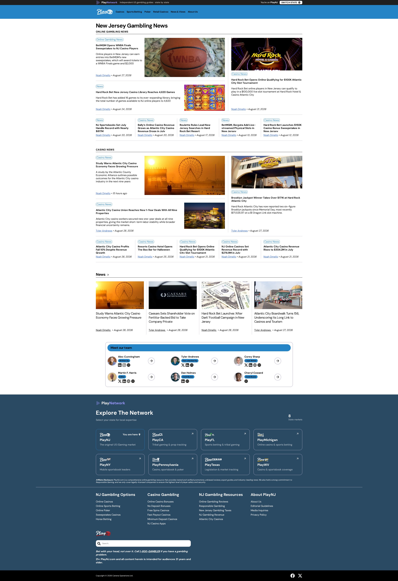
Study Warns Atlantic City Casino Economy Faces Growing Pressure (117, 165)
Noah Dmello (103, 75)
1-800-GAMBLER (149, 551)
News (100, 86)
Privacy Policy (259, 514)
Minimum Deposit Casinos (162, 519)
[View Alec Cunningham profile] (151, 361)
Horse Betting (104, 519)
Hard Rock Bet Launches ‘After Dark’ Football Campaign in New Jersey (223, 317)
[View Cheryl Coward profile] (277, 377)
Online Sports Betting (108, 506)
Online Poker (103, 510)
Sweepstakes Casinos (108, 514)
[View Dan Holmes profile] (214, 377)
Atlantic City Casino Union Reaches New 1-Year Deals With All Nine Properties (136, 212)
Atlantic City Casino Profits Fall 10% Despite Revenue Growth (112, 249)
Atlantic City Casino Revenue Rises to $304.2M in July (281, 248)
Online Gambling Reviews (213, 501)
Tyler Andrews (104, 230)
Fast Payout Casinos (158, 514)
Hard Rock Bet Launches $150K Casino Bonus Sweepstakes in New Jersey (283, 127)
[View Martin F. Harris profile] (151, 377)
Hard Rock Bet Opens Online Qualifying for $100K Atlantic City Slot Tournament (266, 81)
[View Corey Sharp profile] (277, 361)
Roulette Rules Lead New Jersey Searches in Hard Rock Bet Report (195, 127)
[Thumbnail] (120, 295)
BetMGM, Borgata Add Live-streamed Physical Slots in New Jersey (239, 127)
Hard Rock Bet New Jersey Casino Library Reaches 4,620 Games (135, 92)
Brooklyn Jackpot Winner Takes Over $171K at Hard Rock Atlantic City (265, 199)
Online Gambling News (110, 39)
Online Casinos (104, 501)
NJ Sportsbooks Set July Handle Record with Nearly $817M (112, 127)
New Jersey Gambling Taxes (215, 510)
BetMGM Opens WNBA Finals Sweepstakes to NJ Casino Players (117, 47)
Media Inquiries (259, 510)
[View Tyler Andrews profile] (214, 361)
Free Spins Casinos (158, 510)
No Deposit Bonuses (158, 506)
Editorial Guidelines (262, 506)
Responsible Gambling (212, 506)
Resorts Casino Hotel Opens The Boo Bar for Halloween (155, 248)
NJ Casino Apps (156, 523)
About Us (256, 501)
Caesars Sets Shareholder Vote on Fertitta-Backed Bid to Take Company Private (172, 317)
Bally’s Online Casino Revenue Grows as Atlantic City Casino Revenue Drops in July (156, 127)
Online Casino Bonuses (160, 501)
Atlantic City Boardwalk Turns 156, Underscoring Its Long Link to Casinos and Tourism (276, 317)
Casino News (239, 74)
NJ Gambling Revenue (211, 514)
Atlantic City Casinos (211, 519)
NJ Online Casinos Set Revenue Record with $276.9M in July (235, 249)
